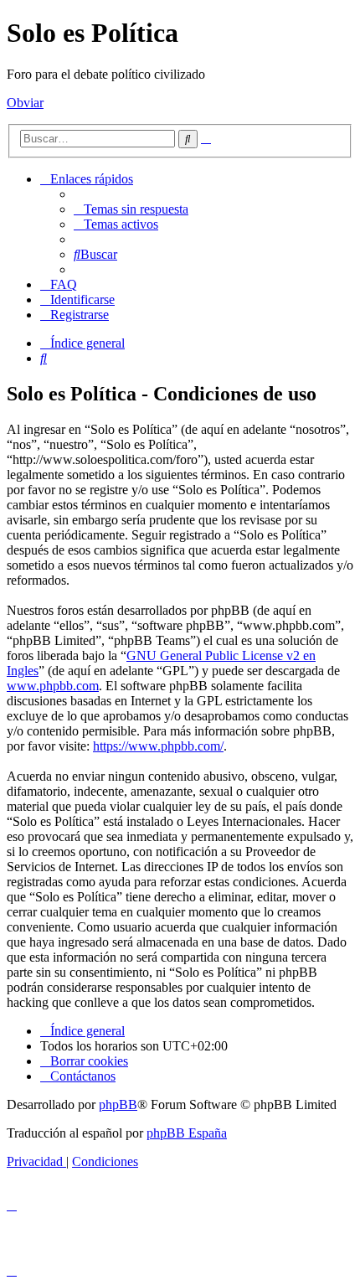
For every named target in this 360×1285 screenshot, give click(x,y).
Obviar (25, 102)
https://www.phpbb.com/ (158, 746)
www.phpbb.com (53, 686)
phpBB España (187, 1133)
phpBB (118, 1104)
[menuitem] (131, 209)
